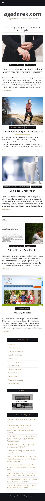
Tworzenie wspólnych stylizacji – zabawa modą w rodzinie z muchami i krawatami (22, 70)
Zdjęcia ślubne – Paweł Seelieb (22, 250)
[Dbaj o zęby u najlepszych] (22, 170)
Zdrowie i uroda (30, 127)
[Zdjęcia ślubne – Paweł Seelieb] (22, 230)
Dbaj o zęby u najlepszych (22, 190)
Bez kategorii (12, 344)
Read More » (6, 90)
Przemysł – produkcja (15, 369)
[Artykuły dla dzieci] (22, 291)
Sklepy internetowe (14, 373)
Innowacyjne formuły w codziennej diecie (22, 131)
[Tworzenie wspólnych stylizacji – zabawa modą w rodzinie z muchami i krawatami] (22, 48)
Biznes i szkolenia (14, 348)
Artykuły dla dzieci (22, 312)
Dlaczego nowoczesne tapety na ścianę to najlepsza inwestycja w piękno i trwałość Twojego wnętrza (22, 438)
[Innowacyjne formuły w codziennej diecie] (22, 111)
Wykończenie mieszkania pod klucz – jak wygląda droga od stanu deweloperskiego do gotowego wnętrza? (22, 458)
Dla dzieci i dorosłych (16, 65)
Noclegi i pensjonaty (15, 362)
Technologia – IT (14, 376)
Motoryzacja (12, 359)
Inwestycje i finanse (15, 355)
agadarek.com (22, 14)
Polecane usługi (30, 65)
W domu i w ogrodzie (15, 380)
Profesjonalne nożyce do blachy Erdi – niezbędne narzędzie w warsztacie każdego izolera (21, 467)
